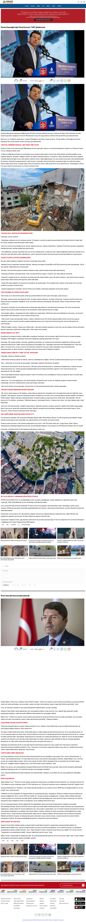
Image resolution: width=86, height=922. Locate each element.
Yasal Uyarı (61, 920)
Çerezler (43, 920)
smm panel (17, 908)
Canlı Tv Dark (17, 898)
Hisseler (52, 891)
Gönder (6, 585)
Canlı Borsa (29, 898)
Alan (3, 524)
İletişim (30, 920)
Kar (8, 840)
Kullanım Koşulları (53, 920)
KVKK (47, 920)
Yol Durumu (69, 891)
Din (43, 6)
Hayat (53, 6)
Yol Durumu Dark (5, 901)
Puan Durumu (43, 891)
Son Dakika (17, 905)
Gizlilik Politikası (37, 920)
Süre (12, 840)
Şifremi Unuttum (63, 903)
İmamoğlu (13, 524)
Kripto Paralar (80, 891)
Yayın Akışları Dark (19, 901)
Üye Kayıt (61, 901)
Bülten (38, 6)
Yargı (22, 840)
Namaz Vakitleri (12, 891)
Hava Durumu (32, 891)
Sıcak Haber (53, 908)
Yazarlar (52, 903)
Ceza (3, 840)
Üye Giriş (61, 898)
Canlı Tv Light (4, 903)
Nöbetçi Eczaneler (19, 903)
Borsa (3, 891)
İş (18, 524)
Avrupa (32, 6)
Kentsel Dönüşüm (26, 524)
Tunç (17, 840)
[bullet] (25, 585)
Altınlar (42, 898)
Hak (7, 524)
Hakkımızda (25, 920)
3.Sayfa (27, 6)
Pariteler (60, 891)
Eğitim (48, 6)
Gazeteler (23, 891)
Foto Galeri (53, 898)
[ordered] (23, 585)
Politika (59, 6)
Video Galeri (53, 901)
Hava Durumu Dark (6, 898)
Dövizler (42, 901)
